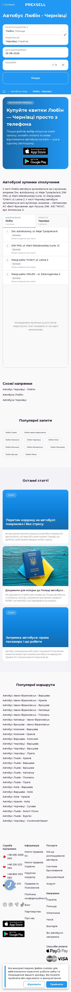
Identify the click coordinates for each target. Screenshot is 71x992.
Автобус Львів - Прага (16, 782)
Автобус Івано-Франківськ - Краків (25, 700)
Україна (51, 899)
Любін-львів (11, 432)
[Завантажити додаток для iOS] (35, 151)
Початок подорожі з (16, 27)
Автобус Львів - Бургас (17, 815)
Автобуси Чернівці (14, 400)
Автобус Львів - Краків (17, 758)
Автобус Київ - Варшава (18, 787)
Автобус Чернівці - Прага (19, 753)
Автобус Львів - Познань (18, 777)
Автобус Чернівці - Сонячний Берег (25, 820)
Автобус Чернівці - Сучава (19, 806)
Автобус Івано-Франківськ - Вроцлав (26, 705)
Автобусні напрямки (19, 91)
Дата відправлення (15, 50)
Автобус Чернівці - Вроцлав (20, 748)
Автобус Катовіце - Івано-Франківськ (26, 719)
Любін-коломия (12, 440)
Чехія (49, 919)
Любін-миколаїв (57, 447)
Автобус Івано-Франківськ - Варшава (26, 695)
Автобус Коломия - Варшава (20, 729)
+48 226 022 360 (14, 866)
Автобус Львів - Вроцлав (18, 767)
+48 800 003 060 (15, 876)
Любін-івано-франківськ (35, 432)
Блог (27, 904)
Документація (55, 877)
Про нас (30, 918)
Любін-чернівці (34, 440)
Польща (51, 906)
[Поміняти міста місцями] (65, 34)
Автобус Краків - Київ (16, 801)
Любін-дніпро (11, 454)
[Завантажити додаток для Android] (35, 161)
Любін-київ (53, 440)
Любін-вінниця (12, 447)
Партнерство (33, 911)
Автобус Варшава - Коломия (20, 738)
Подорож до (12, 38)
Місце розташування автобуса (55, 855)
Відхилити (34, 984)
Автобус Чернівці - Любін (19, 389)
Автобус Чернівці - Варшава (20, 743)
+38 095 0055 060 (15, 856)
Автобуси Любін (13, 394)
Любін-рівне (30, 454)
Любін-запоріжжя (35, 447)
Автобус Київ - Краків (16, 796)
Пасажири (10, 63)
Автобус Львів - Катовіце (18, 772)
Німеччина (53, 912)
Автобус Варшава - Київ (18, 791)
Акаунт (50, 883)
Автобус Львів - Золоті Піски (20, 811)
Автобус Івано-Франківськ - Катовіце (26, 710)
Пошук (35, 78)
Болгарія (51, 926)
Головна (9, 4)
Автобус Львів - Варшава (18, 763)
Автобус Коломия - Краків (19, 734)
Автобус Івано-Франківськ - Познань (26, 714)
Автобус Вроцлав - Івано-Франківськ (26, 724)
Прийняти (56, 984)
